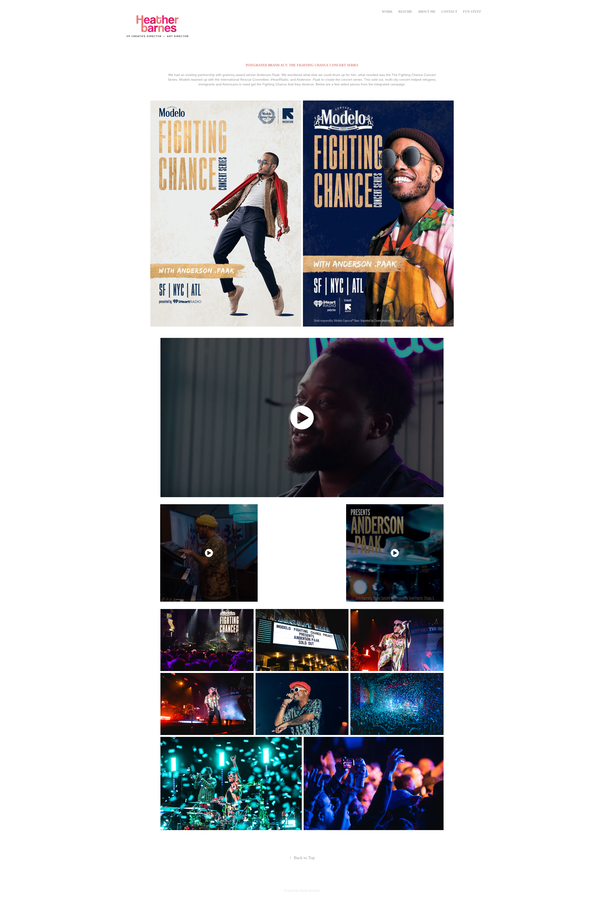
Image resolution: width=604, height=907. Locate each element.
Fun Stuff (472, 11)
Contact (449, 11)
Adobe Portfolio (309, 890)
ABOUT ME (427, 11)
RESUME (405, 11)
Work (387, 11)
